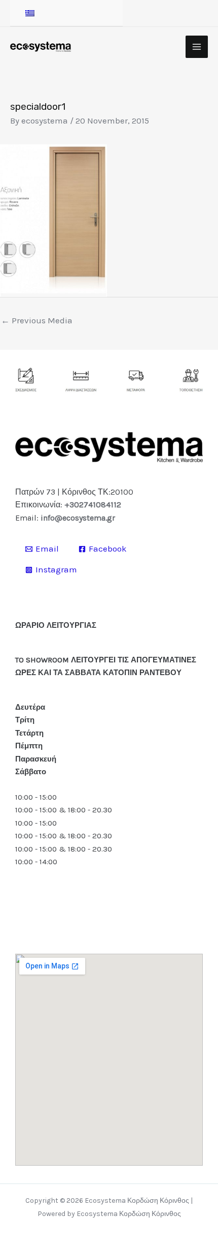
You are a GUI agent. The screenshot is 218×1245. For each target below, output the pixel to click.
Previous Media (36, 320)
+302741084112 (92, 504)
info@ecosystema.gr (78, 518)
